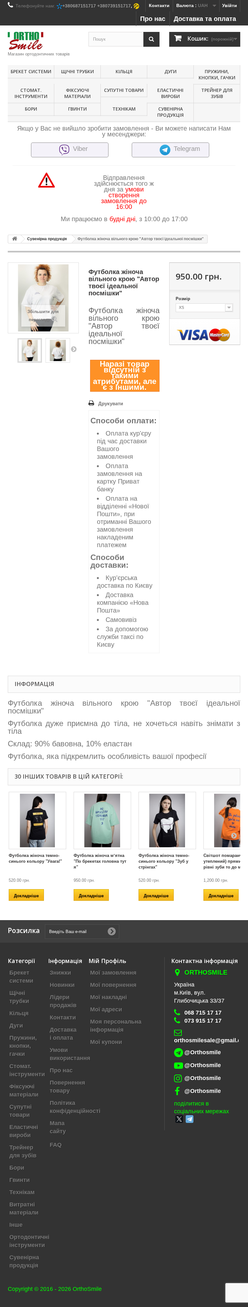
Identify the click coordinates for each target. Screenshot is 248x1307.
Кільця (124, 71)
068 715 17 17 (203, 1012)
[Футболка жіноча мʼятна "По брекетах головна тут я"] (102, 820)
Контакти (159, 5)
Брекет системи (31, 71)
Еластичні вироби (170, 93)
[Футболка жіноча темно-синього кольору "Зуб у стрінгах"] (167, 820)
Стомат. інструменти (31, 93)
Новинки (62, 985)
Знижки (60, 972)
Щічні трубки (77, 71)
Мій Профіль (107, 961)
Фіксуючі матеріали (77, 93)
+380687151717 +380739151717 (96, 5)
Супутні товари (124, 90)
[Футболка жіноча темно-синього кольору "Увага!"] (37, 820)
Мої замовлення (113, 972)
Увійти (229, 5)
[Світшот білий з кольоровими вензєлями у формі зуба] (30, 350)
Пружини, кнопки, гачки (217, 74)
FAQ (56, 1145)
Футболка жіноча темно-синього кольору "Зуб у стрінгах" (164, 861)
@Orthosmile (202, 1052)
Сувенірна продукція (170, 112)
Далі (73, 349)
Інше (16, 1225)
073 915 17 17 (203, 1020)
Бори (31, 109)
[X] (179, 1119)
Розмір (183, 298)
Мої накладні (108, 997)
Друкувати (110, 403)
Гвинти (77, 109)
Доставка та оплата (205, 18)
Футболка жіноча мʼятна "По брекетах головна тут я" (100, 861)
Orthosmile (205, 972)
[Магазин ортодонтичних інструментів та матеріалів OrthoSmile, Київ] (43, 40)
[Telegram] (189, 1119)
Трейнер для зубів (216, 93)
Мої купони (106, 1042)
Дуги (170, 71)
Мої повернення (113, 985)
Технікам (124, 109)
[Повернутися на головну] (14, 239)
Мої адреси (106, 1009)
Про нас (152, 18)
